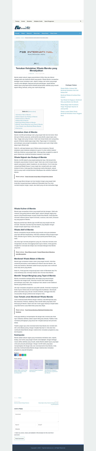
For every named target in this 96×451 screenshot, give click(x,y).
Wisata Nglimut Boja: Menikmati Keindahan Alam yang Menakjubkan (49, 403)
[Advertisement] (48, 10)
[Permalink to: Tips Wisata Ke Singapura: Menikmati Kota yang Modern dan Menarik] (52, 364)
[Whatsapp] (25, 355)
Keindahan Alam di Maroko (23, 114)
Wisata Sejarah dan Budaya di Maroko (26, 116)
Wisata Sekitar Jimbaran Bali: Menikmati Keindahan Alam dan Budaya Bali (20, 371)
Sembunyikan (32, 111)
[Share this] (15, 355)
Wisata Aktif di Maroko (21, 120)
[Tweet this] (18, 355)
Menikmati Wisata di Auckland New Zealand (36, 371)
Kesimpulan (18, 128)
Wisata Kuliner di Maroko (22, 118)
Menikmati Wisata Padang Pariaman (21, 402)
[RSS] (81, 21)
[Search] (80, 33)
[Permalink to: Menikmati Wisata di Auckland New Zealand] (36, 364)
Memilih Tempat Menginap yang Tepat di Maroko (29, 124)
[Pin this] (20, 355)
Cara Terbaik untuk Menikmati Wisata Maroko (28, 126)
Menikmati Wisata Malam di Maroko (25, 122)
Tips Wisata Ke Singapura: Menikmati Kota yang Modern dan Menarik (51, 371)
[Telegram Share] (23, 355)
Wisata (19, 397)
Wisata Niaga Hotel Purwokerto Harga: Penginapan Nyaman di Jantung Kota (69, 107)
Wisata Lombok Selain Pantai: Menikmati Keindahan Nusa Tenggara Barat (71, 113)
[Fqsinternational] (22, 27)
